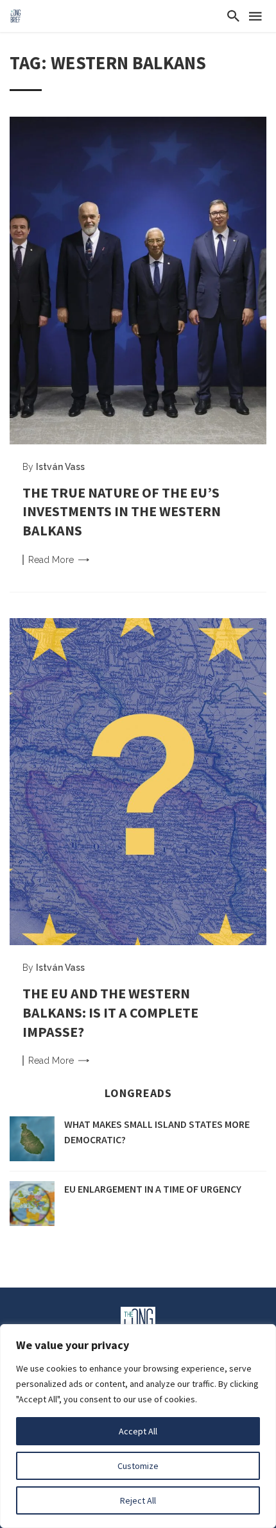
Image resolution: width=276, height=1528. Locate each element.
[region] (138, 1426)
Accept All (138, 1431)
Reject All (138, 1500)
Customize (138, 1466)
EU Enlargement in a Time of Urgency (152, 1188)
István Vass (60, 467)
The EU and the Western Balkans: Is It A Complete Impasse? (110, 1012)
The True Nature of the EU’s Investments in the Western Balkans (121, 511)
